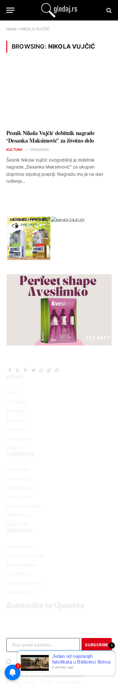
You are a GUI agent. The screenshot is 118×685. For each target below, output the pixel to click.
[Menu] (10, 10)
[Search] (108, 10)
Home (11, 29)
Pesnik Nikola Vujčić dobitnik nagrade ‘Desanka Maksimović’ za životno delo (50, 137)
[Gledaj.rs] (59, 10)
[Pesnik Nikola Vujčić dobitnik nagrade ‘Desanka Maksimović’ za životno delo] (59, 95)
